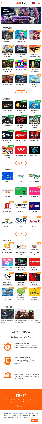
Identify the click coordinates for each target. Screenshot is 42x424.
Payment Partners (14, 402)
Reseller (22, 402)
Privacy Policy (34, 400)
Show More (21, 92)
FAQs (11, 400)
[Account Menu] (39, 3)
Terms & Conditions (23, 400)
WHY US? (5, 400)
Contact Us (29, 402)
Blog (15, 400)
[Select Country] (34, 3)
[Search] (2, 3)
